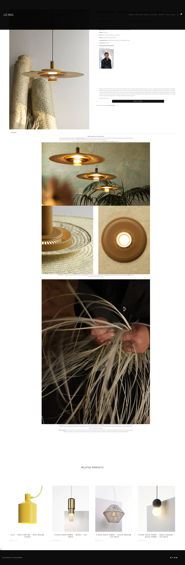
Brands (131, 14)
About (168, 14)
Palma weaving (62, 430)
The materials (104, 141)
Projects (146, 14)
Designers (154, 14)
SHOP (136, 14)
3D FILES (141, 14)
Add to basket (139, 101)
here (102, 48)
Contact (173, 14)
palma (112, 141)
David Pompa (112, 105)
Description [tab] (13, 132)
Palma (128, 275)
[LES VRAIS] (8, 14)
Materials (162, 14)
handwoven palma (80, 138)
